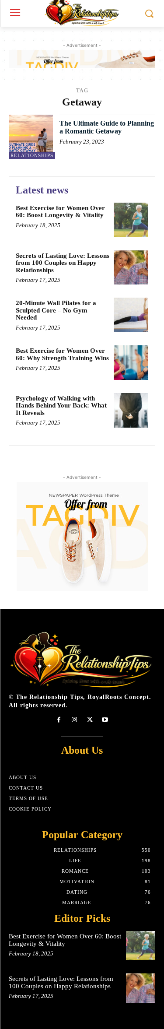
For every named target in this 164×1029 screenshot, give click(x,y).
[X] (89, 719)
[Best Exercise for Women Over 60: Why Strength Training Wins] (131, 362)
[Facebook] (58, 719)
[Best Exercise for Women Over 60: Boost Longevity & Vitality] (131, 220)
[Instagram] (74, 719)
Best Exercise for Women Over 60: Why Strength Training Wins (62, 354)
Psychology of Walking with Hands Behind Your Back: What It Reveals (61, 405)
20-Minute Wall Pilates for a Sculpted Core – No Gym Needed (56, 310)
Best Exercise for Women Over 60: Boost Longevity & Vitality (60, 211)
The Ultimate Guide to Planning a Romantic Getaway (106, 127)
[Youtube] (105, 719)
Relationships (31, 155)
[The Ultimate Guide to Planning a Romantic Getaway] (31, 137)
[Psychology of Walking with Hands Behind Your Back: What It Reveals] (131, 410)
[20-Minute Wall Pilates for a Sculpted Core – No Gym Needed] (131, 315)
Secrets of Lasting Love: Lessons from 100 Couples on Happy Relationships (62, 263)
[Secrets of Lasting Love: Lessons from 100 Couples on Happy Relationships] (131, 267)
